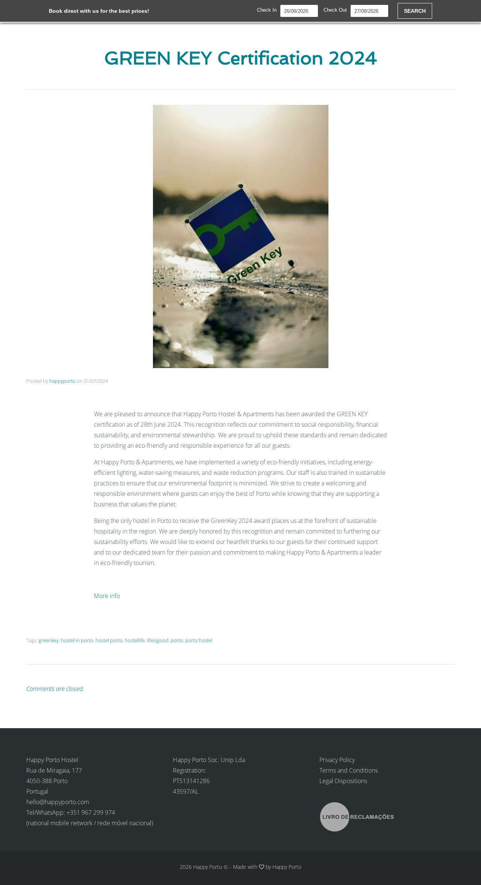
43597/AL (185, 791)
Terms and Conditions (348, 770)
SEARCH (415, 11)
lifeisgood (157, 640)
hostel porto (109, 640)
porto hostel (198, 640)
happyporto (62, 380)
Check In (267, 10)
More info (107, 596)
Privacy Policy (337, 760)
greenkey (49, 640)
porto (177, 640)
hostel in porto (77, 640)
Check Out (335, 10)
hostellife (135, 640)
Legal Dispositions (343, 781)
